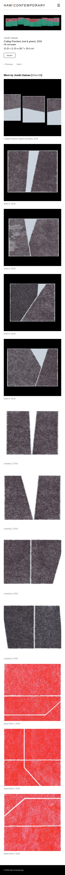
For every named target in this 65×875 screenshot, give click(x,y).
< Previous (8, 64)
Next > (19, 64)
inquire (10, 55)
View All (36, 75)
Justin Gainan (11, 38)
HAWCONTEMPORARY (24, 5)
